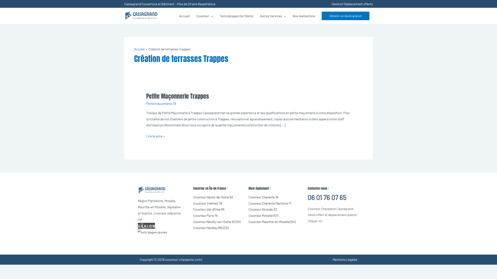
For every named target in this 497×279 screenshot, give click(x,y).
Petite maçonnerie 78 (161, 103)
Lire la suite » (155, 135)
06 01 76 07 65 (327, 197)
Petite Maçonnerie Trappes (177, 96)
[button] (345, 16)
